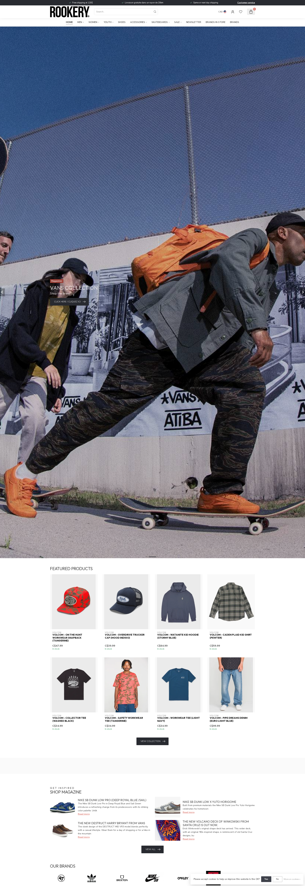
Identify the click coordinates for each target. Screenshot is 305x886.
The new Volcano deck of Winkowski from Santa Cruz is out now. (216, 823)
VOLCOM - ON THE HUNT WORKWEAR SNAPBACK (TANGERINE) (67, 637)
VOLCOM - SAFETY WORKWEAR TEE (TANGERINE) (124, 719)
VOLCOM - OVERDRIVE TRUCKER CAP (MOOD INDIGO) (125, 636)
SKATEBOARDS (160, 22)
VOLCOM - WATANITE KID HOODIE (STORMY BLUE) (178, 636)
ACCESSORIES (137, 22)
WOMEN (92, 22)
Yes (266, 879)
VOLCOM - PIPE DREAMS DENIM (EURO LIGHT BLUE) (228, 719)
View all (151, 849)
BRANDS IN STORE (215, 22)
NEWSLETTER (193, 22)
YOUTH (108, 22)
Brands (234, 22)
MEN (79, 22)
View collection (150, 741)
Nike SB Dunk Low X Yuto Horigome (209, 802)
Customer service (246, 2)
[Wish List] (240, 12)
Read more (84, 814)
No (277, 879)
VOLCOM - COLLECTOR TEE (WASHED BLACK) (69, 719)
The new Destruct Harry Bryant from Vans (111, 823)
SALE (177, 22)
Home (69, 22)
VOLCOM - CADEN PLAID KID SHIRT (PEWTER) (231, 636)
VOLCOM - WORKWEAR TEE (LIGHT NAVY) (178, 719)
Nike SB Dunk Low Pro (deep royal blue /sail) (112, 800)
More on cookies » (292, 879)
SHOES (121, 22)
